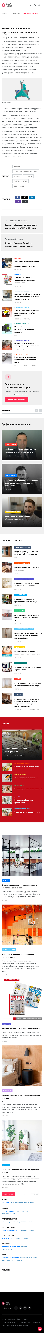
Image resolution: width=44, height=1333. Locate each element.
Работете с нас (22, 1319)
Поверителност (25, 1322)
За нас (4, 1319)
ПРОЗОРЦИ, (25, 1247)
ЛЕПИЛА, (32, 1230)
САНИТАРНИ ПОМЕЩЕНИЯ (23, 291)
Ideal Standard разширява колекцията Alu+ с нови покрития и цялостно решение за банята (28, 636)
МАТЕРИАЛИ (20, 647)
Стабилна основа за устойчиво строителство (21, 1029)
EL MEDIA (24, 1325)
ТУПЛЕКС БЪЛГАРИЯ (9, 1219)
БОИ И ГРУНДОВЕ (20, 774)
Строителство (15, 13)
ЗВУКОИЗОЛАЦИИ (9, 949)
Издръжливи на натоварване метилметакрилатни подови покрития (25, 359)
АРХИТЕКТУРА (10, 475)
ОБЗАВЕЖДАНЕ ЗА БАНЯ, (28, 1257)
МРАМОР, (19, 1238)
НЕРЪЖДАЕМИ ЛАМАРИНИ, (20, 1203)
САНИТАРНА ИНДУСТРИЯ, (10, 1257)
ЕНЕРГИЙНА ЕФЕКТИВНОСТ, (11, 1247)
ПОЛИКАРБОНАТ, (26, 1222)
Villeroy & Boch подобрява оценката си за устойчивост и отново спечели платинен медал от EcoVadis (27, 264)
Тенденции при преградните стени (27, 812)
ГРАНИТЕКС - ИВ (8, 1235)
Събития (22, 1194)
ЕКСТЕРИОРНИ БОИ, (8, 1213)
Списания (11, 1319)
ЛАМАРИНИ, (6, 1203)
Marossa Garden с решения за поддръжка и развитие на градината (25, 329)
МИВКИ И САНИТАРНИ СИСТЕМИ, (13, 1260)
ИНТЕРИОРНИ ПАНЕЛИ (22, 763)
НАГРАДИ (17, 258)
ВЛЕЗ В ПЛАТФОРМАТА (16, 399)
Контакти (36, 1322)
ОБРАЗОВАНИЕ (11, 444)
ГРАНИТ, (26, 1238)
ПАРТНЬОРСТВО (20, 181)
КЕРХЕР (17, 176)
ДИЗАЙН (18, 694)
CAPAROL (5, 1208)
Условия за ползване (10, 1322)
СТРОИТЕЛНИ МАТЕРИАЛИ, (11, 1230)
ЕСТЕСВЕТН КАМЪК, (8, 1238)
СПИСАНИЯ (18, 274)
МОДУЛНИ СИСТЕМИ (23, 547)
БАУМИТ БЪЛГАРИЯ (9, 1227)
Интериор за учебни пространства (27, 767)
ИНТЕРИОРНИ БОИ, (21, 1211)
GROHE (4, 1255)
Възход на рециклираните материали (28, 789)
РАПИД (4, 1200)
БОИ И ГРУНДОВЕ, (8, 1211)
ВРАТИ (18, 679)
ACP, (3, 1222)
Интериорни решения (30, 13)
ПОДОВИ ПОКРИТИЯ (21, 354)
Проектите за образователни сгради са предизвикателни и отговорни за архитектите (21, 483)
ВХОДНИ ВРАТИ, (7, 1249)
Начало (4, 13)
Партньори (35, 1194)
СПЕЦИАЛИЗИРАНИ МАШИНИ (26, 171)
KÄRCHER (28, 176)
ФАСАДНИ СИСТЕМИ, (12, 1222)
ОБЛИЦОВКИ (20, 610)
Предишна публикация (18, 221)
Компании (8, 1194)
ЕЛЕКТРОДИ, (34, 1203)
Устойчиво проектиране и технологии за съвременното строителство (25, 280)
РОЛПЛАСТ (6, 1244)
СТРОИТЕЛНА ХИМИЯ (21, 307)
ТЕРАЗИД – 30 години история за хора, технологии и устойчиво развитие (26, 313)
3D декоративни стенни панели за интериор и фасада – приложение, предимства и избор (27, 617)
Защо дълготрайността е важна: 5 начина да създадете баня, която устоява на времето (27, 296)
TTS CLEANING (20, 186)
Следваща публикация (14, 239)
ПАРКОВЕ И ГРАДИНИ (21, 324)
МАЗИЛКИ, (24, 1230)
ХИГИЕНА (18, 166)
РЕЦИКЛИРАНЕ (19, 785)
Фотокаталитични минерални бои (26, 778)
